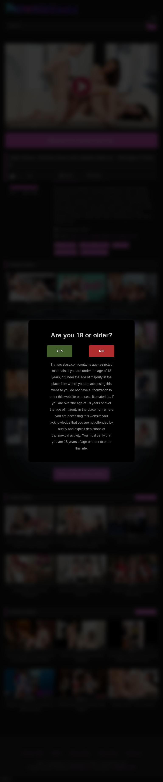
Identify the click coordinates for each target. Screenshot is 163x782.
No (101, 351)
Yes (59, 351)
